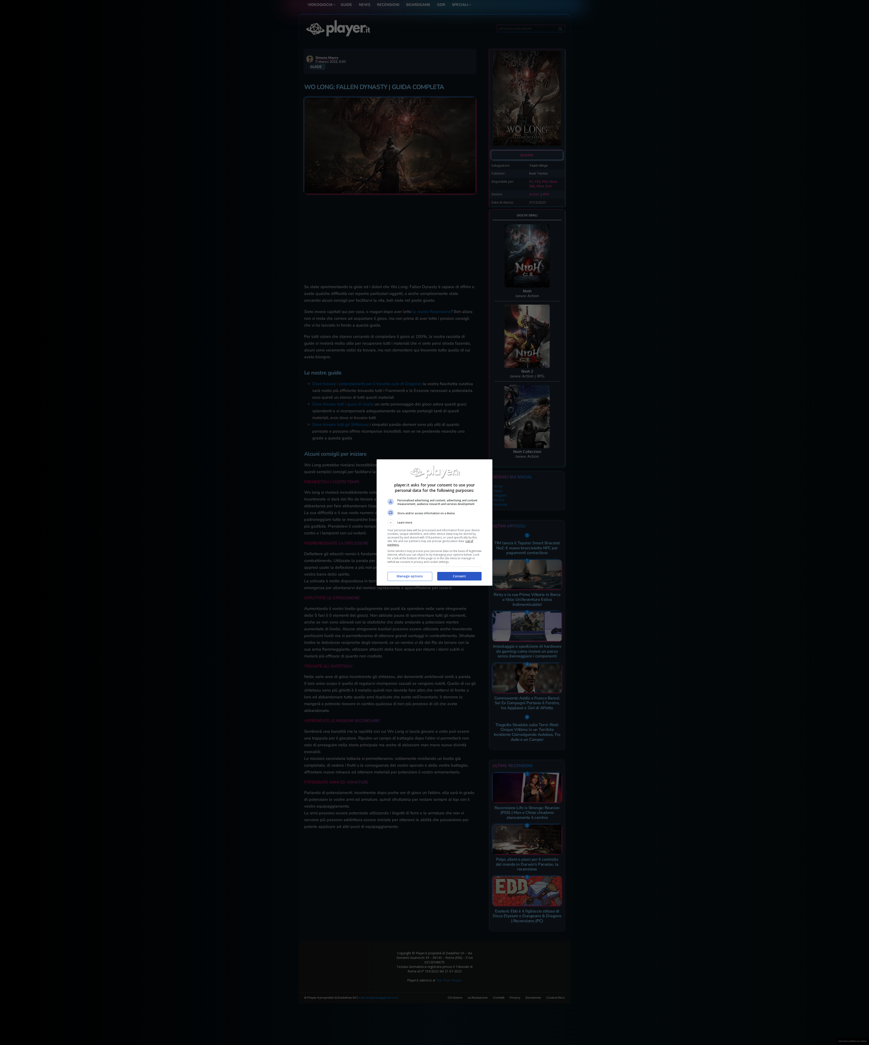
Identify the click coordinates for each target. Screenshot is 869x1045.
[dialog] (434, 522)
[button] (434, 522)
